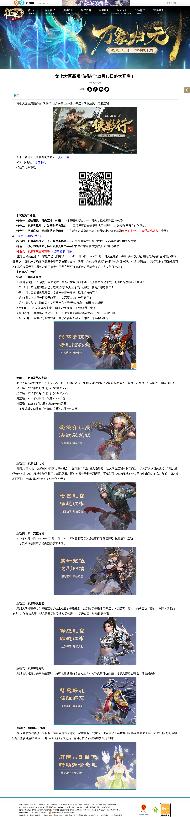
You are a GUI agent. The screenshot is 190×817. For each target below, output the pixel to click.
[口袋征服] (13, 14)
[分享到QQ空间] (95, 89)
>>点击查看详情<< (29, 235)
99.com (30, 807)
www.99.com (23, 3)
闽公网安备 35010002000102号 (62, 813)
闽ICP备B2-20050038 (143, 813)
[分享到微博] (106, 89)
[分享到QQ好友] (89, 89)
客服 (174, 3)
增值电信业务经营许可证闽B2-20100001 (33, 813)
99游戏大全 (41, 3)
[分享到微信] (101, 89)
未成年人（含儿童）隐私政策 (95, 805)
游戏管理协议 (113, 805)
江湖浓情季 (96, 3)
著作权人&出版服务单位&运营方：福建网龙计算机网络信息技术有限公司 (45, 810)
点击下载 (63, 157)
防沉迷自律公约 (104, 807)
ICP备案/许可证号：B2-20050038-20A (106, 810)
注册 (169, 3)
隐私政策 (93, 807)
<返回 (15, 95)
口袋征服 (23, 805)
